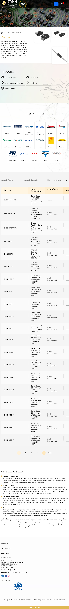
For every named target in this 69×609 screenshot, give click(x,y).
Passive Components (17, 32)
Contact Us (5, 553)
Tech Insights (6, 548)
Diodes (3, 42)
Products (8, 32)
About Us (4, 543)
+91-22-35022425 (12, 572)
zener (3, 55)
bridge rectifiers (14, 49)
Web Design (38, 600)
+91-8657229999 (23, 572)
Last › (50, 453)
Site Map (62, 600)
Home (2, 32)
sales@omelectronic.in (14, 570)
